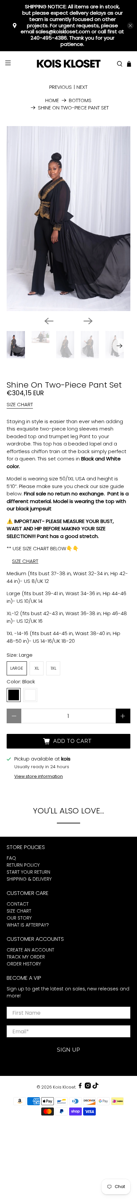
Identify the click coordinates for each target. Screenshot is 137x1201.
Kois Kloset (64, 1087)
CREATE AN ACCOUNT (30, 949)
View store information (38, 776)
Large (16, 668)
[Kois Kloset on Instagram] (88, 1087)
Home (52, 100)
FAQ (11, 858)
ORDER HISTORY (24, 963)
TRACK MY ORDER (26, 956)
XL (37, 668)
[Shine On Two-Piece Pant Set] (68, 218)
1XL (53, 668)
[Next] (88, 321)
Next (81, 87)
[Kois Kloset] (68, 64)
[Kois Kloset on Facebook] (80, 1087)
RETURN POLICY (23, 865)
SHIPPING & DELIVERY (29, 879)
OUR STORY (19, 918)
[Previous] (49, 321)
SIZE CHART (20, 404)
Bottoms (80, 100)
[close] (130, 25)
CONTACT (18, 904)
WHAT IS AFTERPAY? (28, 925)
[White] (30, 695)
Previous (60, 87)
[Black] (14, 695)
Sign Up (68, 1050)
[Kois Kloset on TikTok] (95, 1087)
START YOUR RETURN (28, 872)
